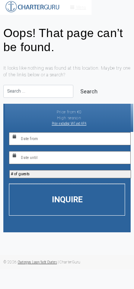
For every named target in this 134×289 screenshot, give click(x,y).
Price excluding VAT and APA (69, 123)
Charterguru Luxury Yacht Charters (37, 262)
